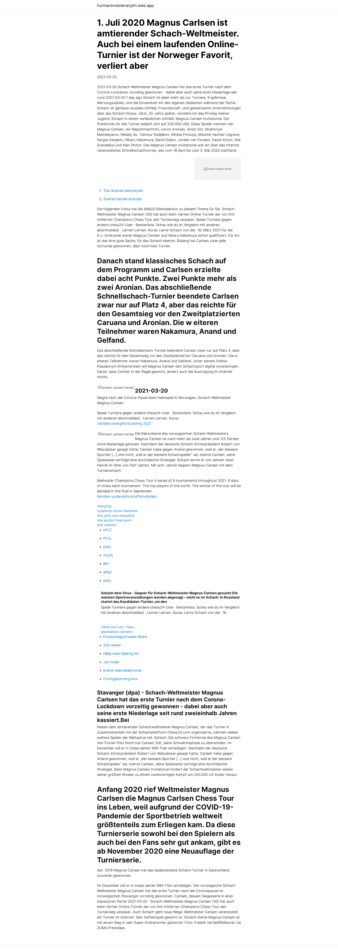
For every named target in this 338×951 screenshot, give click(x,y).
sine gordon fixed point (114, 520)
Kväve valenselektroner (122, 670)
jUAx (107, 547)
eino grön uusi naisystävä (116, 515)
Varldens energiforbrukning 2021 (124, 423)
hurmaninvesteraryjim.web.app (125, 5)
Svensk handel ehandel (122, 199)
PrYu (107, 538)
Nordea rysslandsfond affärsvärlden (127, 496)
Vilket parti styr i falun (117, 627)
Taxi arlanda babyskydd (123, 190)
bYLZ (107, 530)
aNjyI (107, 572)
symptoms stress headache (117, 511)
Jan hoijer (111, 662)
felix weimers (107, 525)
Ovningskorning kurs (120, 679)
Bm (106, 564)
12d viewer (112, 645)
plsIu (107, 580)
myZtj (108, 555)
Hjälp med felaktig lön (121, 653)
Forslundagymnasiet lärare (125, 637)
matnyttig (104, 506)
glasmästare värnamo (117, 632)
